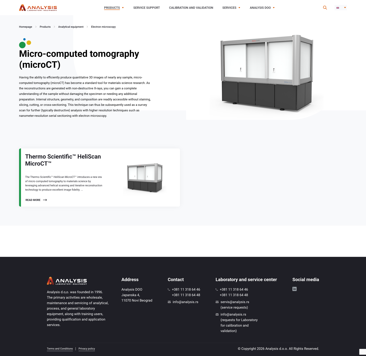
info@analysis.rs (185, 302)
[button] (341, 7)
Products (112, 8)
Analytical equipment (70, 26)
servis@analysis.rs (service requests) (235, 304)
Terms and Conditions (60, 348)
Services (229, 8)
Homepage (25, 26)
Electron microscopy (103, 26)
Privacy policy (87, 348)
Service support (146, 8)
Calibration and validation (191, 8)
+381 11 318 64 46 (186, 289)
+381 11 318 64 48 (186, 295)
